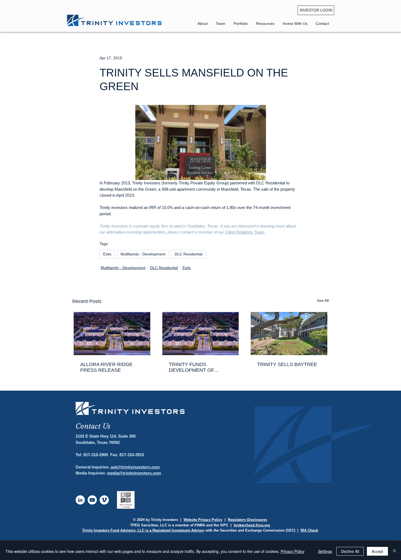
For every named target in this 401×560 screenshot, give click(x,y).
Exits (107, 254)
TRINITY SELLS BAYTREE (287, 364)
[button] (322, 23)
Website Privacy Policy (203, 520)
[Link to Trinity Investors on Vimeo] (104, 500)
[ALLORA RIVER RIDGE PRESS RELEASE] (112, 333)
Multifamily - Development (143, 254)
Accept (377, 551)
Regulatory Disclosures (247, 520)
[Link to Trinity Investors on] (80, 500)
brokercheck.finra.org (252, 525)
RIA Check (309, 530)
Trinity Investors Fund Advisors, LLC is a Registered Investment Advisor (143, 530)
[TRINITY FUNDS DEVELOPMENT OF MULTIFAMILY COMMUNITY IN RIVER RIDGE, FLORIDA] (200, 333)
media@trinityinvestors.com (134, 473)
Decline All (350, 551)
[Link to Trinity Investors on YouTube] (92, 500)
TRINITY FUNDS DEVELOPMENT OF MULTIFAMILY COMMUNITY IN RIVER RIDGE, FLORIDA (200, 367)
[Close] (394, 551)
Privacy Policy (292, 551)
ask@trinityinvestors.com (135, 467)
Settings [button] (325, 551)
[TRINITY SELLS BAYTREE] (289, 333)
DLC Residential (188, 254)
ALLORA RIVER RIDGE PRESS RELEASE (106, 367)
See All (323, 300)
